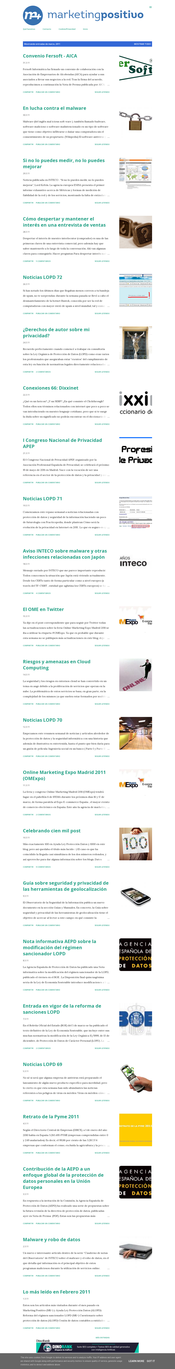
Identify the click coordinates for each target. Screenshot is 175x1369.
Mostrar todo (142, 44)
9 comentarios (43, 867)
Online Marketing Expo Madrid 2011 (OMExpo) (64, 775)
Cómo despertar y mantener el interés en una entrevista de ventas (64, 222)
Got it (151, 1361)
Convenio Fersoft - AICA (50, 56)
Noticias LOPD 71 (42, 498)
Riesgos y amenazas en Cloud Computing (56, 664)
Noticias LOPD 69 (42, 1064)
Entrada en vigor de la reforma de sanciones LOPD (62, 1009)
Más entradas (103, 1337)
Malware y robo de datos (51, 1239)
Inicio (85, 29)
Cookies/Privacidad (67, 29)
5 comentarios (43, 261)
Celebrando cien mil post (52, 831)
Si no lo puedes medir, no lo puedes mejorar (64, 163)
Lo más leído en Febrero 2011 (56, 1292)
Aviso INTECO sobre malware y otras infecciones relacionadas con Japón (65, 554)
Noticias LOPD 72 (42, 277)
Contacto (47, 29)
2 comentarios (43, 372)
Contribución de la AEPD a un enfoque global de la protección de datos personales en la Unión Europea (63, 1178)
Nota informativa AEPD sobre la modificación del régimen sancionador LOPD (59, 947)
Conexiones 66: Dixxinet (50, 388)
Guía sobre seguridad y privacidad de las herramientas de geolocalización (66, 886)
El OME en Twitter (43, 609)
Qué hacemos (29, 29)
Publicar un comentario (48, 92)
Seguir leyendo (102, 92)
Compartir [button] (28, 92)
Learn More (136, 1361)
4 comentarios (43, 593)
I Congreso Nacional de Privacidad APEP (62, 443)
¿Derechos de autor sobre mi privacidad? (56, 332)
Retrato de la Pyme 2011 (51, 1116)
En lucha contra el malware (54, 108)
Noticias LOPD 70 (42, 720)
